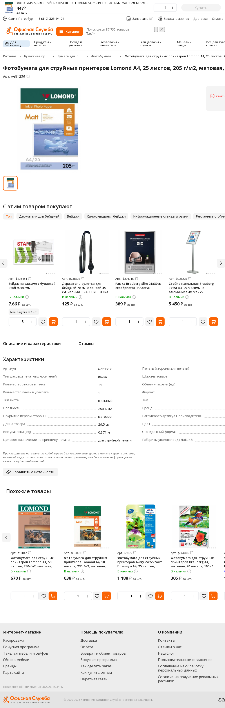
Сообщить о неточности (33, 472)
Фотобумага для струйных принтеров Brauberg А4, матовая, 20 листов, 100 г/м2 (194, 562)
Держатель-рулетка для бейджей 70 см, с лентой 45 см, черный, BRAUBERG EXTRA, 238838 (85, 289)
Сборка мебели (16, 659)
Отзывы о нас (169, 646)
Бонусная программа (21, 646)
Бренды (9, 666)
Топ (9, 216)
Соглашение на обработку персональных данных (180, 668)
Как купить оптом (96, 672)
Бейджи (73, 216)
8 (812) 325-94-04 (51, 18)
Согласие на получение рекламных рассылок (188, 678)
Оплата (217, 18)
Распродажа (13, 640)
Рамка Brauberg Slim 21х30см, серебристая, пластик (138, 285)
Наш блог (166, 653)
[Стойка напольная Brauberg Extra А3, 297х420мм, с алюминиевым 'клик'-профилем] (193, 252)
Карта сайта (13, 672)
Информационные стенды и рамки (160, 216)
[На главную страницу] (29, 34)
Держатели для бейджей (39, 216)
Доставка (200, 18)
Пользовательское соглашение (185, 659)
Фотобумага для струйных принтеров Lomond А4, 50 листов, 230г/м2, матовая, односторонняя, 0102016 (32, 564)
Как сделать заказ (96, 666)
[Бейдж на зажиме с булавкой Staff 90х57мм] (33, 252)
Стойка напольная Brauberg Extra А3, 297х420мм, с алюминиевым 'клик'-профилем (191, 289)
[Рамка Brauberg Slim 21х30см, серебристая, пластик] (140, 252)
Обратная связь (93, 679)
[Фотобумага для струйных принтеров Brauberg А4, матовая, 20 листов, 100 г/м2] (194, 526)
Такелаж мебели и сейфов (25, 653)
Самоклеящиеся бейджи (106, 216)
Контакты (166, 640)
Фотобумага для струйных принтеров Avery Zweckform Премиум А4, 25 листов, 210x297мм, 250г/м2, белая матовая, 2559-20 (139, 566)
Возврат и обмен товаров (103, 653)
